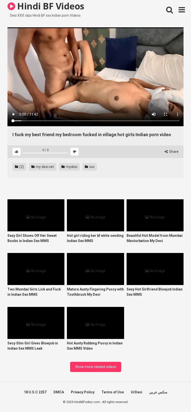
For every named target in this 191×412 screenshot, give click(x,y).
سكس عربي (158, 392)
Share (173, 152)
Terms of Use (112, 392)
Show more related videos (95, 367)
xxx (92, 167)
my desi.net (44, 167)
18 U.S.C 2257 (35, 392)
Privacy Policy (83, 392)
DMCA (58, 392)
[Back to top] (174, 397)
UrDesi (136, 392)
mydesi (71, 167)
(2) (21, 167)
